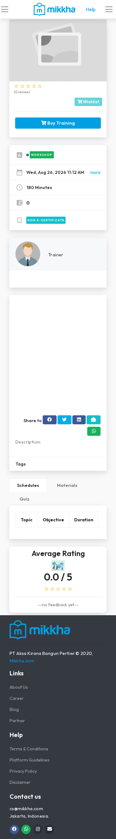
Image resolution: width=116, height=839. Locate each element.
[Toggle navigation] (4, 9)
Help (91, 9)
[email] (49, 829)
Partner (17, 720)
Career (17, 698)
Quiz (24, 499)
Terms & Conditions (29, 749)
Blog (14, 709)
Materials (67, 485)
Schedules (28, 485)
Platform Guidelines (29, 760)
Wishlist (90, 101)
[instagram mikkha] (37, 829)
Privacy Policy (23, 771)
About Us (19, 687)
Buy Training (60, 123)
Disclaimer (20, 782)
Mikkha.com (22, 661)
